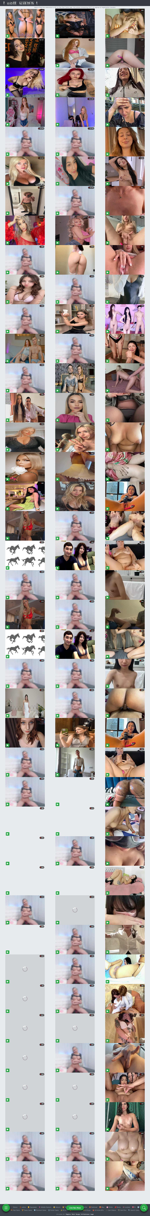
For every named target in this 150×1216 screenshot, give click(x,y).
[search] (144, 1208)
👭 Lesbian (126, 1207)
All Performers (85, 1214)
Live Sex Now (75, 1208)
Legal (92, 1214)
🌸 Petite (109, 1207)
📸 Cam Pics (122, 1210)
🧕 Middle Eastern (45, 1207)
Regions (68, 1214)
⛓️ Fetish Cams (53, 1210)
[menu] (6, 1208)
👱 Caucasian (32, 1207)
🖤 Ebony (14, 1207)
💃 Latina (22, 1207)
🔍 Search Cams (133, 1210)
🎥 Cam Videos (111, 1210)
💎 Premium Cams (40, 1210)
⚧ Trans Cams (27, 1210)
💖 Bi (134, 1207)
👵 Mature (56, 1207)
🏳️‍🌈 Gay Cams (15, 1210)
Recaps (78, 1214)
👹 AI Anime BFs (98, 1210)
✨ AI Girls (64, 1210)
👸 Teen (65, 1207)
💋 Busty (118, 1207)
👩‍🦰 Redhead (93, 1207)
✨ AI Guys (86, 1210)
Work (73, 1214)
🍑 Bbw (101, 1207)
